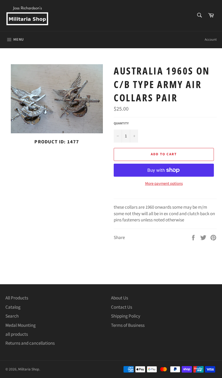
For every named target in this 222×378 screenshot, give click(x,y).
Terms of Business (128, 325)
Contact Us (121, 307)
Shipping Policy (125, 316)
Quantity (121, 123)
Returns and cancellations (30, 343)
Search (12, 316)
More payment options (164, 183)
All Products (16, 298)
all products (16, 334)
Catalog (13, 307)
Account (211, 39)
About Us (119, 298)
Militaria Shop (28, 369)
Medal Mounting (20, 325)
